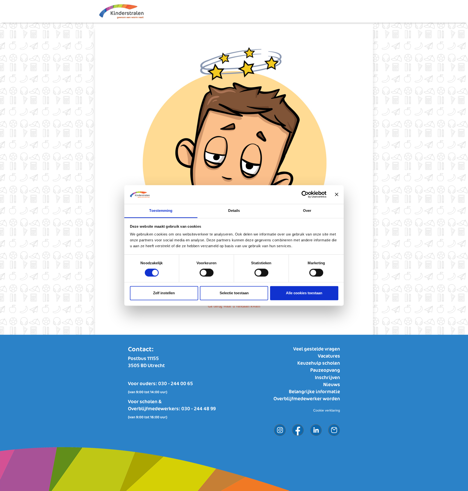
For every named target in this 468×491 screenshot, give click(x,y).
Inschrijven (327, 378)
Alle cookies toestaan (304, 293)
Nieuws (331, 385)
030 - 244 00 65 (175, 384)
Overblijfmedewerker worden (306, 399)
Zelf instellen (164, 293)
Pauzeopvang (325, 370)
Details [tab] (234, 210)
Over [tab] (307, 210)
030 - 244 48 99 (198, 409)
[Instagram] (277, 424)
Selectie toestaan (234, 293)
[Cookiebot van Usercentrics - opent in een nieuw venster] (305, 194)
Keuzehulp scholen (318, 363)
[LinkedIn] (313, 424)
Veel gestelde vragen (316, 349)
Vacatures (329, 356)
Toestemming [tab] (160, 210)
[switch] (207, 273)
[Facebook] (295, 424)
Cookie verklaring (326, 410)
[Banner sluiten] (336, 194)
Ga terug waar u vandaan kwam (234, 306)
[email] (331, 424)
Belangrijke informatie (314, 392)
